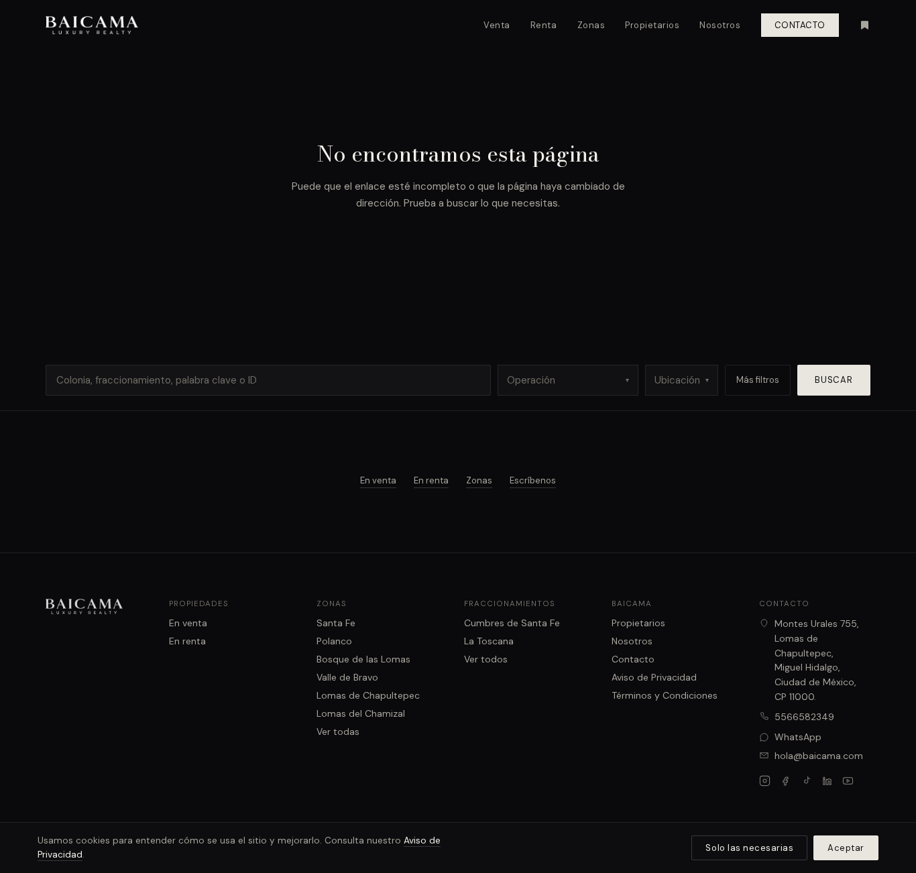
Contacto (800, 25)
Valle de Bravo (347, 677)
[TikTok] (806, 780)
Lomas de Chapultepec (368, 695)
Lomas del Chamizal (361, 713)
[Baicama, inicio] (92, 25)
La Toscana (489, 641)
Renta (543, 25)
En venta (378, 480)
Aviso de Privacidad (654, 677)
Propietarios (652, 25)
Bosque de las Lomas (363, 659)
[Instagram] (764, 780)
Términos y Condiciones (665, 695)
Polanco (334, 641)
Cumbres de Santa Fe (512, 623)
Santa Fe (336, 623)
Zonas (591, 25)
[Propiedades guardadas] (864, 25)
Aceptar (845, 848)
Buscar (834, 380)
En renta (431, 480)
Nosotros (719, 25)
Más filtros (757, 380)
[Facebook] (785, 780)
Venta (496, 25)
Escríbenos (533, 480)
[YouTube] (848, 780)
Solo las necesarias (749, 848)
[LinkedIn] (827, 780)
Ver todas (338, 731)
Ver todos (486, 659)
